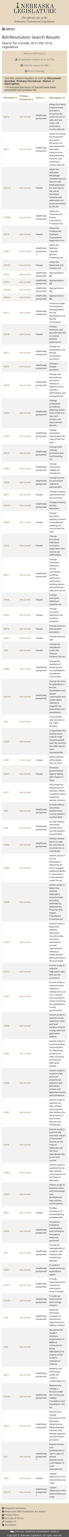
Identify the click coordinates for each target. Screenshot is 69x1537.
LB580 (6, 668)
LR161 (6, 971)
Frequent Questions (15, 1508)
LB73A (6, 282)
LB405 (6, 482)
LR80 (5, 1346)
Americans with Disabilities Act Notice (25, 1511)
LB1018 (6, 187)
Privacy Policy (11, 1514)
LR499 (6, 1112)
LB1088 (6, 217)
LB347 (6, 773)
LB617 (6, 574)
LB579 (6, 234)
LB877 (6, 494)
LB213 (6, 352)
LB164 (6, 614)
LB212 (6, 312)
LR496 (6, 1025)
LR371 (6, 792)
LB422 (6, 760)
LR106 (6, 1144)
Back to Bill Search (34, 53)
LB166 (6, 599)
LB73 (5, 1317)
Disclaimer (10, 1524)
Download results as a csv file (36, 59)
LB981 (6, 1269)
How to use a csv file (35, 65)
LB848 (6, 522)
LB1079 (6, 696)
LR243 (6, 741)
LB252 (6, 1212)
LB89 (5, 650)
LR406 (6, 902)
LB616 (6, 1425)
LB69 (5, 810)
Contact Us (10, 1521)
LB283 (6, 468)
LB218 (6, 334)
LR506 (6, 1082)
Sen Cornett (25, 116)
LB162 (6, 545)
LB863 (6, 412)
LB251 (6, 1478)
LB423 (6, 453)
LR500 (6, 1172)
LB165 (6, 638)
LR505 (6, 996)
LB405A (6, 297)
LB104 (6, 436)
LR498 (6, 868)
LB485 (6, 844)
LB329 (6, 1231)
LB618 (6, 116)
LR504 (6, 1053)
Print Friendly (35, 71)
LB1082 (6, 1396)
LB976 (6, 366)
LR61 (5, 721)
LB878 (6, 385)
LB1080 (6, 1300)
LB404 (6, 251)
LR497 (6, 1194)
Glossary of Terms (14, 1518)
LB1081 (6, 265)
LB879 (6, 628)
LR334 (6, 942)
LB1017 (6, 1285)
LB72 (5, 1252)
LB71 (5, 1456)
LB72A (6, 274)
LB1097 (6, 505)
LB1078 (6, 1492)
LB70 (5, 827)
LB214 (6, 1374)
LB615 (6, 149)
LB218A (6, 289)
